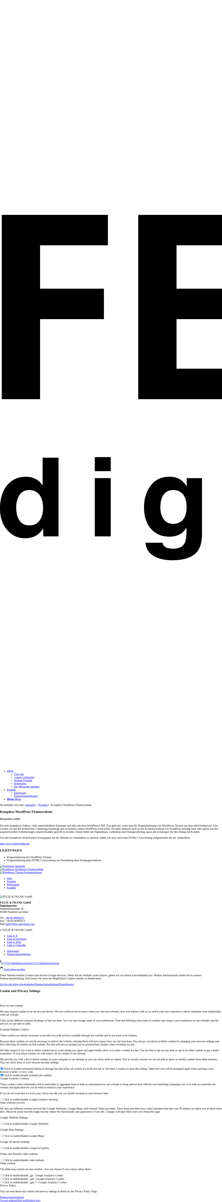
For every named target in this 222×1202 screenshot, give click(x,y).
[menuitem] (114, 779)
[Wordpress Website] (21, 869)
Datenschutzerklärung (47, 984)
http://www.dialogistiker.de (14, 843)
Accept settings (8, 1200)
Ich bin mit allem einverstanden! (17, 984)
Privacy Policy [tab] (8, 1185)
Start (9, 878)
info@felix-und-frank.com (20, 924)
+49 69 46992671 (14, 917)
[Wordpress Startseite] (12, 866)
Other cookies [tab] (7, 1163)
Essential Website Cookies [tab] (14, 1029)
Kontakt (11, 887)
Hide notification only (29, 1200)
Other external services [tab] (12, 1102)
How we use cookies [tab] (11, 1005)
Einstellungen (66, 984)
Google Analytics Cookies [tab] (14, 1078)
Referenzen (13, 884)
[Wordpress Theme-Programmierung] (21, 872)
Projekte (11, 881)
